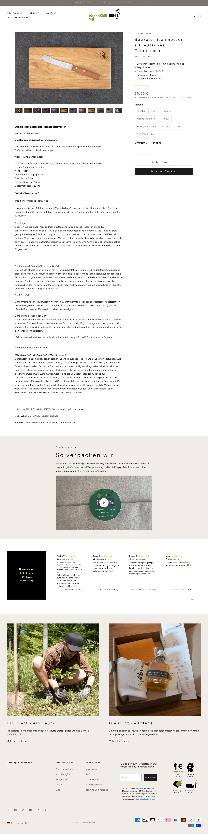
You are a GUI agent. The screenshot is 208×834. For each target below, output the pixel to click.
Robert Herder (144, 33)
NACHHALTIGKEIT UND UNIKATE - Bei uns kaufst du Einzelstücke (49, 409)
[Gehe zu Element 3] (37, 110)
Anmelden (150, 777)
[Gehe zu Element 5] (55, 110)
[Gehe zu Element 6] (64, 110)
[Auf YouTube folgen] (30, 810)
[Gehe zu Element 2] (28, 110)
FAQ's (59, 784)
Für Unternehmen (18, 17)
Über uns (35, 13)
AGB (88, 774)
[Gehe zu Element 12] (118, 110)
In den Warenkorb (164, 162)
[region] (124, 573)
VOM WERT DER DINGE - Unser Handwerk (37, 415)
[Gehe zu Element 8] (82, 110)
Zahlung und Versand (97, 789)
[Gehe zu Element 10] (100, 110)
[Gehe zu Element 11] (109, 110)
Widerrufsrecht (94, 784)
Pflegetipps (62, 779)
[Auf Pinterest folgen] (23, 810)
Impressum (91, 769)
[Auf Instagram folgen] (15, 810)
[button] (50, 573)
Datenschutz (92, 779)
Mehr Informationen (17, 741)
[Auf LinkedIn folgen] (45, 810)
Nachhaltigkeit (63, 774)
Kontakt (51, 13)
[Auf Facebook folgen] (8, 810)
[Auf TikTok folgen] (37, 810)
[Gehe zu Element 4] (46, 110)
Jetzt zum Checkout (164, 171)
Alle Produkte (15, 13)
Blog (58, 789)
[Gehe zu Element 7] (73, 110)
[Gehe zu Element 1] (19, 110)
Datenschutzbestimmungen (145, 799)
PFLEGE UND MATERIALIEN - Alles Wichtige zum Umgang (45, 422)
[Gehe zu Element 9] (91, 110)
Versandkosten (153, 97)
